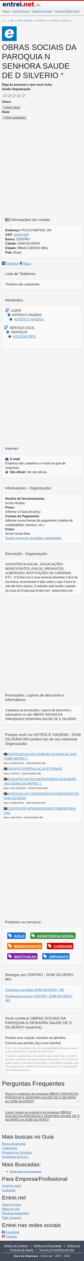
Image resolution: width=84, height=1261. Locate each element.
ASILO (19, 936)
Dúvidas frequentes (15, 1213)
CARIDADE (62, 946)
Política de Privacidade (47, 1245)
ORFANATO (58, 957)
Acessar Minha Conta (67, 11)
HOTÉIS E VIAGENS (29, 319)
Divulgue (12, 263)
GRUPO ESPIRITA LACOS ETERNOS (35, 768)
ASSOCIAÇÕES (24, 336)
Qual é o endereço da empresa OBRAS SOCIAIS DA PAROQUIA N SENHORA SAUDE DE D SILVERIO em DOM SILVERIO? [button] (42, 1097)
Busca (6, 11)
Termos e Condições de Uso (56, 1249)
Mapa (27, 263)
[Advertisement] (42, 167)
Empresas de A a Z (15, 1157)
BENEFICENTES (27, 946)
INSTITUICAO (25, 957)
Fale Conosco (11, 1217)
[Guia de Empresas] (42, 5)
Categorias (9, 1148)
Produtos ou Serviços (17, 1152)
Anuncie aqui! (11, 1185)
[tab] (42, 1097)
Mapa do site (11, 1209)
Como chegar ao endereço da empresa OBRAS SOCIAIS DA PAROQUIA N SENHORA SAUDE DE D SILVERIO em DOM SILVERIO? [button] (42, 1116)
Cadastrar (9, 1190)
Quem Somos (11, 1204)
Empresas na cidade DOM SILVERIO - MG (34, 990)
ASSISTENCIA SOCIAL (55, 936)
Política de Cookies (16, 1245)
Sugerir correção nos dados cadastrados (33, 538)
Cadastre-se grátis (42, 11)
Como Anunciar (20, 11)
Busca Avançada (13, 1143)
